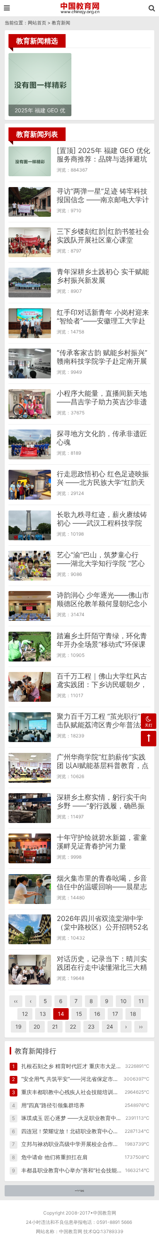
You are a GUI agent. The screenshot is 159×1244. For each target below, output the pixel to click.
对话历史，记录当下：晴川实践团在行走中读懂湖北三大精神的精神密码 (102, 967)
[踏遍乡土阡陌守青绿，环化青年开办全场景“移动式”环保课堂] (29, 647)
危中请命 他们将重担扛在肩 (54, 1157)
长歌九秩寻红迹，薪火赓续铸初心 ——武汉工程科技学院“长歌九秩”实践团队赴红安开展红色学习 (102, 527)
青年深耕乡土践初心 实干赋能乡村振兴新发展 (103, 276)
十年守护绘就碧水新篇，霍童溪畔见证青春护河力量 (102, 841)
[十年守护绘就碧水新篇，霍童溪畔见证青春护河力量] (29, 848)
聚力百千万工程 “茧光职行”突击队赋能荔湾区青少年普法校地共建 (102, 724)
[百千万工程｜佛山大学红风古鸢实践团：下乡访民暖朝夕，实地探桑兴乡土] (29, 687)
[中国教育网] (79, 8)
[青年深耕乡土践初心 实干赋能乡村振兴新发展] (29, 282)
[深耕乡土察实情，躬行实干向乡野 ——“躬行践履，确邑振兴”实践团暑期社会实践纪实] (29, 808)
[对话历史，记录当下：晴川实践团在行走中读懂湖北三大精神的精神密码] (29, 970)
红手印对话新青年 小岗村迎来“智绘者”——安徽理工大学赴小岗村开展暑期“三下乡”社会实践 (103, 325)
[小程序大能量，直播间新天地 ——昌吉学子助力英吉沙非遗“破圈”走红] (29, 404)
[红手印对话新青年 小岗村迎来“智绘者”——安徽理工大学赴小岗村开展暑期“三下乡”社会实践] (29, 323)
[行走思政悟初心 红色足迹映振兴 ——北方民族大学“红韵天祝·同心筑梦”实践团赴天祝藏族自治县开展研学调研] (29, 485)
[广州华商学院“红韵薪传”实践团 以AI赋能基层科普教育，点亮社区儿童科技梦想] (29, 768)
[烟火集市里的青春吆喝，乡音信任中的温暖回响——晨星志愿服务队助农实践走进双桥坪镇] (29, 889)
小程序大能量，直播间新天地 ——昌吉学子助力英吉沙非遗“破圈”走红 (102, 401)
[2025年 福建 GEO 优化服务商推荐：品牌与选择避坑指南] (29, 161)
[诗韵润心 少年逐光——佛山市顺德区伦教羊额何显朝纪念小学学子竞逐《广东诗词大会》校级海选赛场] (29, 606)
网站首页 (37, 23)
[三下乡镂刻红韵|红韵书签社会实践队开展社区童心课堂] (29, 242)
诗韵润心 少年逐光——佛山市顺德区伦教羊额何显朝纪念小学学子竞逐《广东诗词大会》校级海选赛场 (103, 608)
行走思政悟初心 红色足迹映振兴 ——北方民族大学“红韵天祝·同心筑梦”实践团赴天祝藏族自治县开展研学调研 (103, 486)
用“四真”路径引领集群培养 (53, 1105)
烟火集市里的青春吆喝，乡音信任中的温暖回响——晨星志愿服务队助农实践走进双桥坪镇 (102, 891)
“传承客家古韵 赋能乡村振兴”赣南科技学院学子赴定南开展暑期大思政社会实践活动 (102, 361)
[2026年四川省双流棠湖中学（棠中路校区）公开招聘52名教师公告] (29, 929)
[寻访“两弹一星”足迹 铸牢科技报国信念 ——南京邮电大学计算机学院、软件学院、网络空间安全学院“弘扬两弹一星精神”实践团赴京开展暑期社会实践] (29, 202)
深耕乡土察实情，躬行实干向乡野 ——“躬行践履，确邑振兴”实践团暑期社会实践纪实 (102, 805)
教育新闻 (61, 23)
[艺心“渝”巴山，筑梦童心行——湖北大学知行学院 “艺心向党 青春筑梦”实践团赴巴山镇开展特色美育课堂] (29, 566)
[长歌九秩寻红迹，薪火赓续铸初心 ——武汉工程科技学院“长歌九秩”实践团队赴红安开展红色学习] (29, 525)
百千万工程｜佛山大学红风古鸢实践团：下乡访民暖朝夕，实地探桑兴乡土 (102, 684)
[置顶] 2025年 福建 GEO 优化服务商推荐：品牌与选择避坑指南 (103, 159)
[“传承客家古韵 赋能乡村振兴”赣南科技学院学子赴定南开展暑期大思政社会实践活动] (29, 363)
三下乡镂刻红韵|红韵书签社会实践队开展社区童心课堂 (103, 235)
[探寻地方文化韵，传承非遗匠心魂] (29, 444)
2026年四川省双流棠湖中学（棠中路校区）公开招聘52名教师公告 (103, 927)
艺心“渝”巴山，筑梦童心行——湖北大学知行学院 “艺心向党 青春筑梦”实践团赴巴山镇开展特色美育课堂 (101, 567)
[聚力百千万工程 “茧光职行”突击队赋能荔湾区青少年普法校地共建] (29, 727)
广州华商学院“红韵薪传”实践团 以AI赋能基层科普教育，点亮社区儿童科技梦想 (103, 765)
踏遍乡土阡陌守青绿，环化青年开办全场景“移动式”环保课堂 (102, 644)
